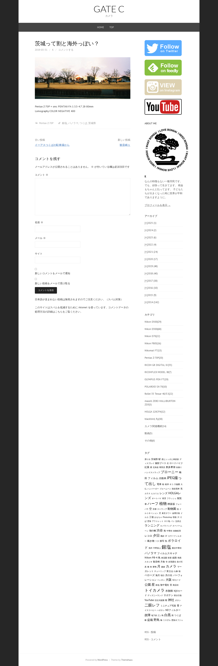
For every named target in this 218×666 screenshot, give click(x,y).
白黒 (167, 615)
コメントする (65, 49)
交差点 (178, 521)
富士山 (170, 571)
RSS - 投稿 (150, 632)
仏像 (176, 571)
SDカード (176, 580)
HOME (100, 27)
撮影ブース (160, 463)
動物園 (172, 508)
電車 (159, 484)
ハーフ (153, 503)
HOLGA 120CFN (155, 411)
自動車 (162, 478)
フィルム (153, 478)
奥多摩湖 (170, 467)
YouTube (149, 600)
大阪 (169, 579)
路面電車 (176, 488)
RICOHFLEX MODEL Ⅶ (158, 372)
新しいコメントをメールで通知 (52, 273)
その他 (150, 440)
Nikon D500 (153, 321)
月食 (162, 561)
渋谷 (160, 530)
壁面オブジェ (177, 620)
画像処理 (177, 530)
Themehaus (127, 659)
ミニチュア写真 (168, 605)
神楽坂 (171, 504)
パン (173, 521)
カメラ (171, 566)
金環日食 (176, 513)
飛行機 (152, 530)
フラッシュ (171, 498)
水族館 (169, 590)
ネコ (171, 484)
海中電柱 (164, 584)
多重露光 (172, 561)
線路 (174, 557)
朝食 (175, 517)
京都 (154, 509)
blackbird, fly (154, 419)
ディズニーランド (155, 595)
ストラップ (162, 509)
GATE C (108, 8)
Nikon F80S (153, 343)
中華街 (169, 530)
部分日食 (178, 595)
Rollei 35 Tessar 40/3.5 (159, 393)
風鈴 (162, 536)
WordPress (102, 659)
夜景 (164, 498)
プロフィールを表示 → (158, 205)
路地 (157, 585)
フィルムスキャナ (167, 553)
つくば (83, 123)
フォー (179, 504)
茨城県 (92, 123)
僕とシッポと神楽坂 (170, 459)
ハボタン (161, 610)
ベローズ (150, 575)
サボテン (168, 595)
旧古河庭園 (159, 600)
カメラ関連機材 (155, 426)
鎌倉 (163, 566)
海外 (150, 548)
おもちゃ (158, 517)
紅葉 (147, 467)
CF (166, 536)
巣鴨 (154, 566)
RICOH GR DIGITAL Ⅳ (158, 365)
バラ (146, 509)
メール (40, 238)
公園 (148, 585)
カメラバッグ (166, 525)
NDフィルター (172, 610)
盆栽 (150, 620)
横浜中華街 (177, 548)
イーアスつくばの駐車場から (52, 145)
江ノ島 (161, 615)
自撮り (179, 467)
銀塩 (64, 123)
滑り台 (147, 459)
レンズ (164, 493)
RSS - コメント (153, 639)
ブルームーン (165, 488)
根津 (167, 484)
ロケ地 (167, 521)
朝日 (162, 575)
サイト (38, 253)
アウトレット (157, 521)
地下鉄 (154, 615)
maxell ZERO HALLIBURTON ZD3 (160, 402)
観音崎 (156, 561)
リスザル (167, 620)
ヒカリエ (155, 493)
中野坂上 (157, 548)
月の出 (168, 575)
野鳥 (157, 620)
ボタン (178, 600)
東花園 (164, 557)
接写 (162, 540)
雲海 (149, 521)
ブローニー (169, 472)
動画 (148, 433)
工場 (151, 517)
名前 (39, 222)
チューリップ (160, 571)
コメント (41, 174)
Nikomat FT (153, 350)
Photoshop (167, 517)
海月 (157, 575)
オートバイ (156, 498)
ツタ (157, 541)
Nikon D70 (152, 336)
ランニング (152, 525)
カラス (147, 493)
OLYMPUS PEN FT (156, 379)
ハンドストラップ (152, 472)
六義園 (177, 484)
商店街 (176, 585)
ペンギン (161, 580)
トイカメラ (155, 590)
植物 (163, 503)
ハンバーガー (153, 488)
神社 (171, 600)
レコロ (148, 535)
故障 (148, 615)
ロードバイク (176, 463)
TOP (111, 27)
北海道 (156, 467)
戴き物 (150, 540)
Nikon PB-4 (151, 557)
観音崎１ (125, 145)
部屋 (170, 557)
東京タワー (166, 513)
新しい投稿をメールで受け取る (52, 283)
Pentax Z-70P (46, 123)
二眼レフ (152, 605)
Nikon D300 (153, 329)
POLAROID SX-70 (156, 386)
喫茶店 (162, 467)
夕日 (156, 535)
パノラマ (73, 123)
